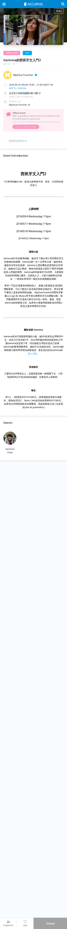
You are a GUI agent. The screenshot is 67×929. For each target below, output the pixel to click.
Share (59, 10)
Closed (50, 923)
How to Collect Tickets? (26, 126)
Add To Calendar (17, 88)
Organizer (8, 925)
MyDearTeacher (18, 104)
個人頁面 (32, 353)
